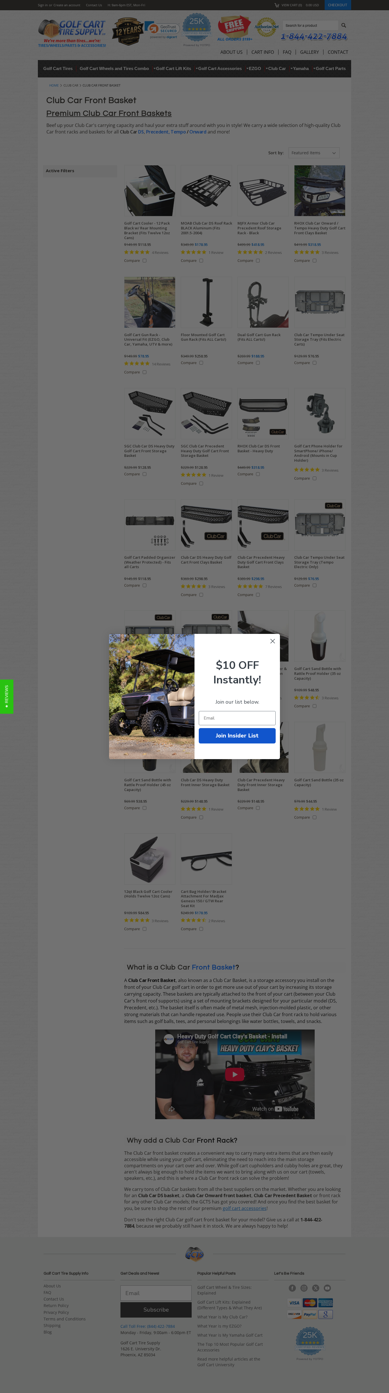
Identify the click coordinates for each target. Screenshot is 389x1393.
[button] (6, 696)
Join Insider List (237, 735)
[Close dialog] (273, 641)
